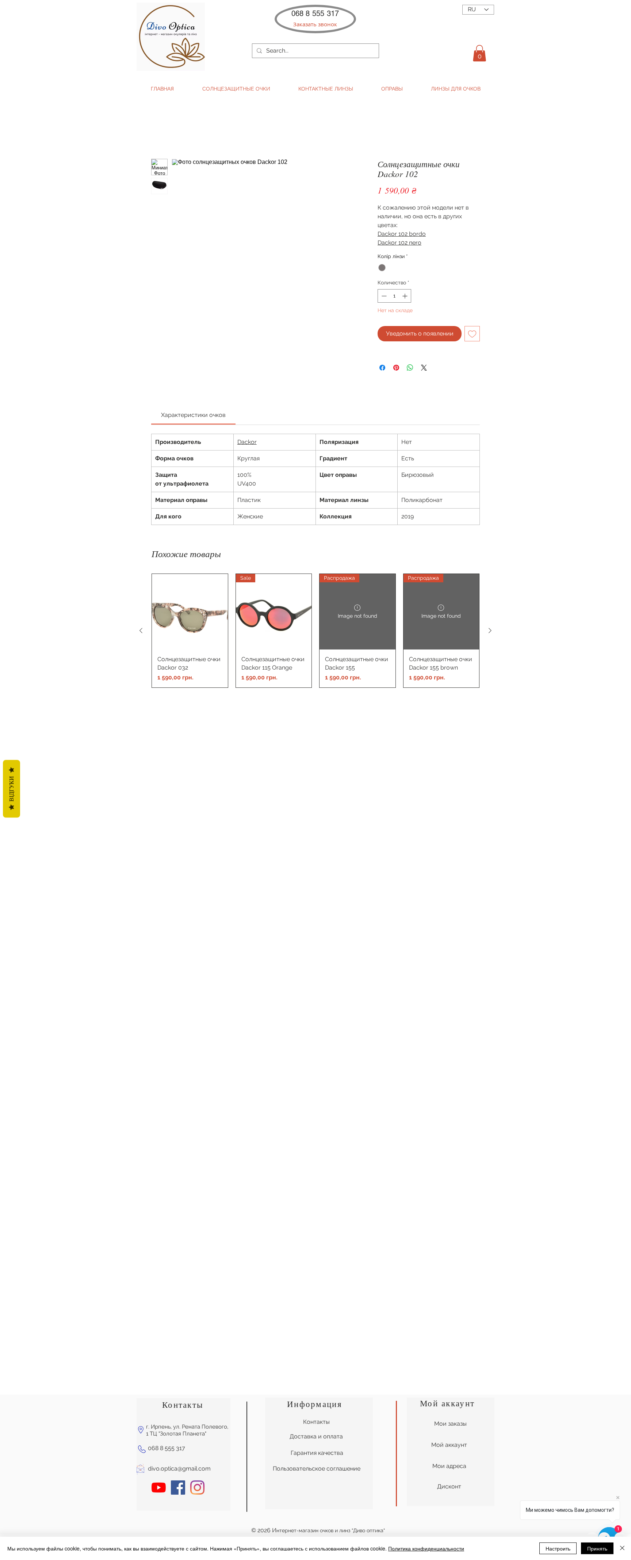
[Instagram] (197, 1487)
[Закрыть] (622, 1548)
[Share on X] (424, 367)
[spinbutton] (394, 296)
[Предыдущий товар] (141, 630)
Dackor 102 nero (399, 242)
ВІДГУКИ (11, 788)
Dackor (247, 441)
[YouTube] (159, 1487)
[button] (315, 24)
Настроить (558, 1548)
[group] (315, 630)
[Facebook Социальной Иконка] (178, 1487)
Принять (597, 1548)
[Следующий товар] (490, 630)
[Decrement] (383, 296)
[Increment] (405, 296)
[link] (193, 414)
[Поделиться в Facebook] (382, 367)
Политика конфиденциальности (426, 1548)
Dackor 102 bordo (402, 233)
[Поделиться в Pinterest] (396, 367)
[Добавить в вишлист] (472, 333)
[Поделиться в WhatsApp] (410, 367)
